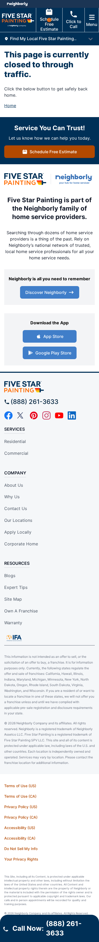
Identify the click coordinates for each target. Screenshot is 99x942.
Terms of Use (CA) (20, 796)
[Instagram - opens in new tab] (46, 415)
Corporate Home (21, 543)
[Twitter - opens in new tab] (21, 415)
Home (10, 105)
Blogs (9, 575)
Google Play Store (53, 352)
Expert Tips (15, 587)
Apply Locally (17, 532)
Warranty (13, 622)
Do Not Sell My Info (20, 848)
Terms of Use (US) (20, 786)
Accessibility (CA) (19, 838)
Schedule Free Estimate (49, 24)
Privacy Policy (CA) (20, 817)
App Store (53, 336)
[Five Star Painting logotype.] (49, 386)
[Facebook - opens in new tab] (8, 415)
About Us (13, 485)
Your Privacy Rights (21, 859)
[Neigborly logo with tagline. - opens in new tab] (75, 179)
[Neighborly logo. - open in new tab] (17, 4)
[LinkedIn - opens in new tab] (72, 415)
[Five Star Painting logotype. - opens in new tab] (25, 179)
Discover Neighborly (46, 292)
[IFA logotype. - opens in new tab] (14, 638)
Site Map (13, 599)
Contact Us (15, 508)
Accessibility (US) (19, 827)
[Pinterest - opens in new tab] (34, 415)
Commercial (16, 453)
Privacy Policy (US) (20, 806)
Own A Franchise (21, 611)
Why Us (12, 496)
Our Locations (18, 520)
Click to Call (73, 24)
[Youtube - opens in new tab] (59, 415)
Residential (15, 441)
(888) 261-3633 (34, 402)
